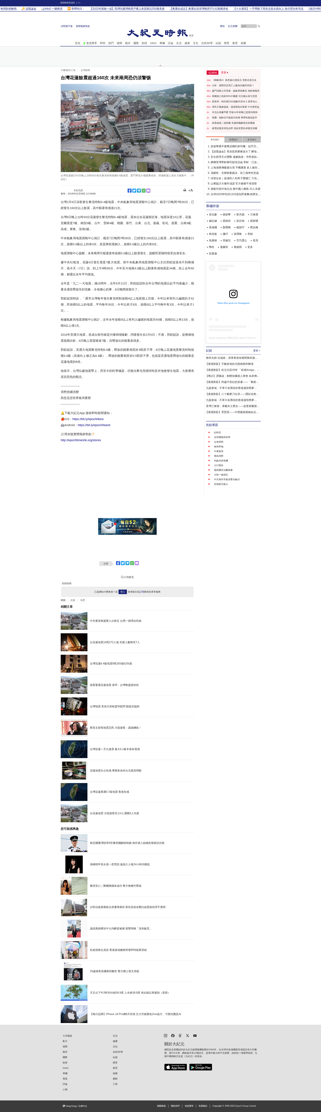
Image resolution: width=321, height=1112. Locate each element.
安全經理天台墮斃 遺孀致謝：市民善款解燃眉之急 (235, 157)
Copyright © (218, 1106)
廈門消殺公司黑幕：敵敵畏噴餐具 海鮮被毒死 (235, 90)
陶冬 (211, 247)
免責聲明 (189, 1106)
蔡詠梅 (254, 227)
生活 (179, 43)
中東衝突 (218, 451)
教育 (235, 43)
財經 (144, 43)
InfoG (153, 43)
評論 (170, 43)
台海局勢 (218, 442)
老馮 (255, 240)
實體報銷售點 (83, 26)
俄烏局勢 (218, 456)
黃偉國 (213, 227)
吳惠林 (213, 240)
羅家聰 (254, 220)
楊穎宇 (240, 227)
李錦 (250, 233)
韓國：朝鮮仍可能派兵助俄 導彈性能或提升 (234, 117)
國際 (136, 43)
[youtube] (194, 1035)
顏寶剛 (227, 227)
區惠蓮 (213, 253)
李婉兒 (227, 240)
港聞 (119, 43)
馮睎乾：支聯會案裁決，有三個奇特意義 (235, 173)
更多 (250, 247)
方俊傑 (254, 214)
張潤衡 (238, 233)
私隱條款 (203, 1106)
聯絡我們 (175, 1106)
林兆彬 (213, 233)
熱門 (111, 43)
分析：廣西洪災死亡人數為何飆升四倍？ (233, 85)
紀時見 (217, 432)
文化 (195, 43)
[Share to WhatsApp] (144, 191)
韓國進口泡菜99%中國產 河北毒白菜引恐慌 (234, 96)
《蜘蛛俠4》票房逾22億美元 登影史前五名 (234, 80)
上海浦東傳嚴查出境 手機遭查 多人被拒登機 (235, 168)
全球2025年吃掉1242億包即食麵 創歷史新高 (236, 194)
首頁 (77, 43)
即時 (102, 43)
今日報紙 (67, 1035)
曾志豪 (213, 214)
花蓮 (72, 600)
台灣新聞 (85, 70)
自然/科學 (207, 43)
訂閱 (141, 591)
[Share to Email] (148, 191)
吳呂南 (240, 220)
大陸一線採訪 (221, 474)
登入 (122, 591)
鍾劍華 (227, 214)
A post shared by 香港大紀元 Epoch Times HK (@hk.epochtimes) (243, 337)
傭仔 (225, 233)
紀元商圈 (232, 26)
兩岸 (127, 43)
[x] (187, 1035)
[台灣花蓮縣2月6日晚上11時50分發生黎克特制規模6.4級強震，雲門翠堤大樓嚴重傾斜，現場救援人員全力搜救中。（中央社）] (127, 128)
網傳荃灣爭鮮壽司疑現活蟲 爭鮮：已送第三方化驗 (235, 162)
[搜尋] (258, 26)
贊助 (222, 26)
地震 (82, 600)
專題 (65, 1078)
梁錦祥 (227, 220)
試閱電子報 (67, 26)
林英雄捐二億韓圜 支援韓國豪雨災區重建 (233, 123)
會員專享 (91, 43)
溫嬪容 (224, 247)
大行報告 (218, 465)
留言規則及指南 (66, 583)
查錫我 (238, 247)
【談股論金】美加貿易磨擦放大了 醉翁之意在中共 (235, 152)
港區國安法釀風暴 (223, 470)
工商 (115, 1084)
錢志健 (213, 220)
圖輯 (115, 1078)
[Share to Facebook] (130, 191)
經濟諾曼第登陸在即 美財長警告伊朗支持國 (234, 128)
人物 (65, 1089)
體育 (226, 43)
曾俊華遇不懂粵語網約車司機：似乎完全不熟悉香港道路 (235, 146)
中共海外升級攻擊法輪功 (227, 479)
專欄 (162, 43)
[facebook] (172, 1035)
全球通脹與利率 (222, 437)
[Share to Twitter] (134, 191)
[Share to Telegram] (139, 191)
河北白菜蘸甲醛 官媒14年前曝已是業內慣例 (234, 112)
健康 (187, 43)
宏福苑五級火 (221, 484)
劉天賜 (240, 214)
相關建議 (161, 1106)
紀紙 (218, 43)
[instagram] (165, 1035)
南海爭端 (218, 446)
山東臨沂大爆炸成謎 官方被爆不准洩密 (234, 183)
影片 (65, 1041)
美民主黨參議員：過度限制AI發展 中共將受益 (235, 107)
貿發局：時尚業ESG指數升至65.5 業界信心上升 (236, 101)
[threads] (180, 1035)
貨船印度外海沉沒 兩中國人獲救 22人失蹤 (235, 188)
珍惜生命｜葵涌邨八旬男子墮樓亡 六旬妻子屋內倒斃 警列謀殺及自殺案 (235, 178)
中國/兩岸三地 (68, 70)
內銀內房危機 (221, 460)
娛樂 (243, 43)
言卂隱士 (241, 240)
